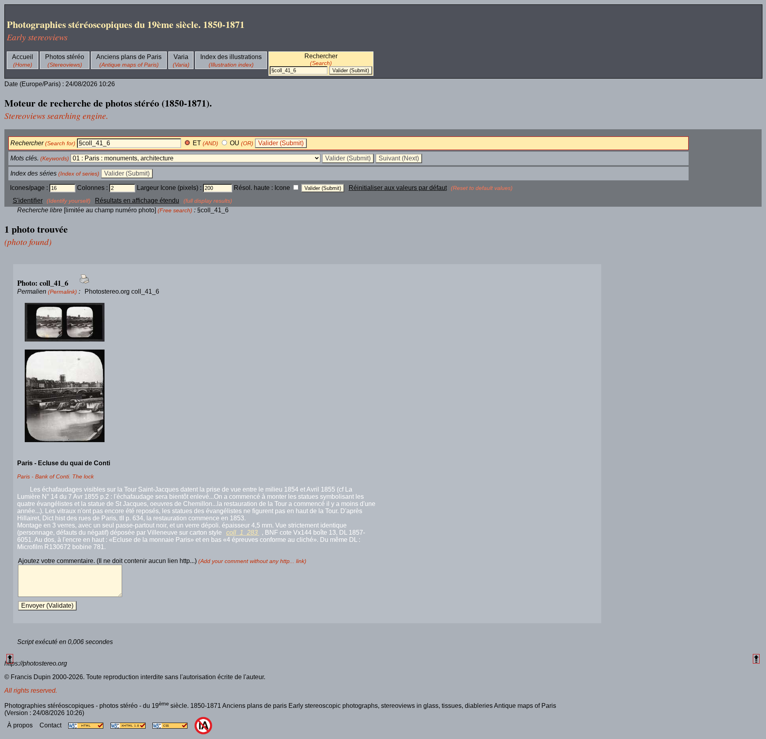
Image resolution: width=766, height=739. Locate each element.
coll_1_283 (242, 532)
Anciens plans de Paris (129, 56)
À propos (20, 725)
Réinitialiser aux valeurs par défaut (398, 187)
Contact (51, 725)
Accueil (22, 56)
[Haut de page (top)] (10, 658)
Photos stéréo (64, 56)
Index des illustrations (231, 56)
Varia (181, 56)
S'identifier (28, 200)
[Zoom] (307, 322)
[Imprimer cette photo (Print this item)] (82, 283)
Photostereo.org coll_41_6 (122, 291)
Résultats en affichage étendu (137, 200)
